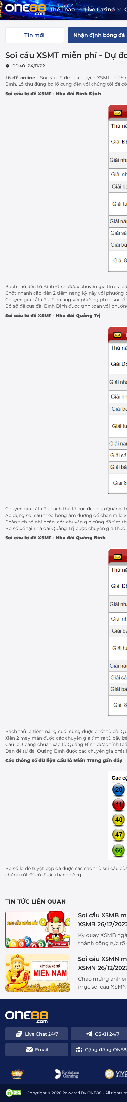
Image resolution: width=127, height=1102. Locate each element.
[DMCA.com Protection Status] (13, 1093)
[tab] (34, 35)
